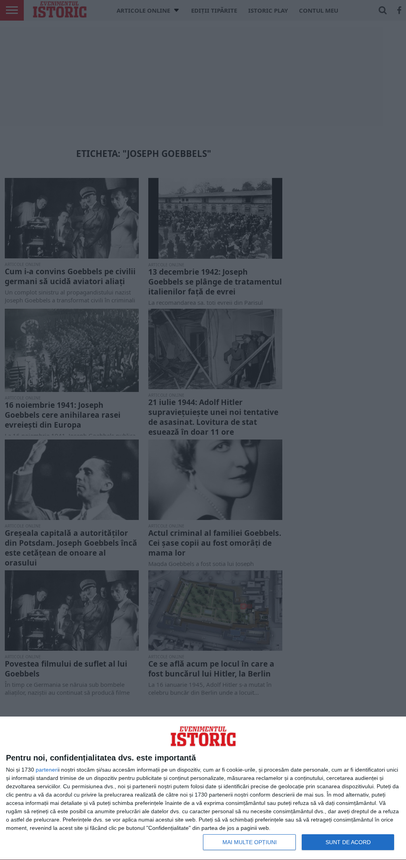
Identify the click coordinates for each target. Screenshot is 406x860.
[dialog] (203, 788)
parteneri (47, 769)
